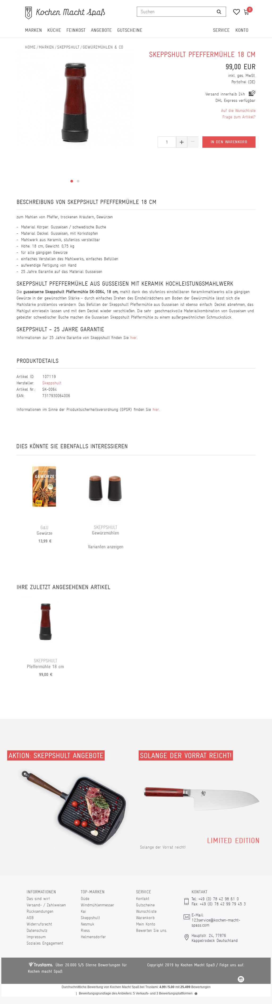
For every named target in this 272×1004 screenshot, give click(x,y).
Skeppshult (68, 47)
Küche (54, 30)
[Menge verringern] (192, 142)
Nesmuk (87, 924)
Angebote (101, 30)
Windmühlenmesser (97, 904)
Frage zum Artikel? (239, 116)
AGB (30, 917)
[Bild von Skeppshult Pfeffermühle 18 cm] (74, 98)
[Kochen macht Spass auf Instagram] (241, 980)
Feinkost (76, 30)
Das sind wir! (38, 898)
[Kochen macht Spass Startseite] (30, 47)
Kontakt (142, 898)
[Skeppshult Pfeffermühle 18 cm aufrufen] (45, 623)
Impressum (36, 936)
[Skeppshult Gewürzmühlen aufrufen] (105, 489)
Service (221, 30)
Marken (33, 30)
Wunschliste (146, 911)
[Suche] (219, 11)
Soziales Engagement (45, 943)
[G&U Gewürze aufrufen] (44, 489)
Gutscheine (129, 30)
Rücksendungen (40, 911)
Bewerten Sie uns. (151, 930)
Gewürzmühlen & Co (103, 47)
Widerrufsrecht (39, 924)
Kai (83, 911)
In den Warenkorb (229, 142)
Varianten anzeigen (105, 546)
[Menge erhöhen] (181, 142)
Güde (85, 898)
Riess (85, 930)
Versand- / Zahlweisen (46, 904)
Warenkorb (145, 917)
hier (133, 337)
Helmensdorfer (93, 936)
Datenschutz (37, 930)
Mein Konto (145, 924)
